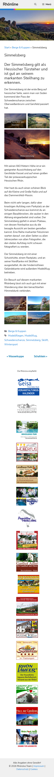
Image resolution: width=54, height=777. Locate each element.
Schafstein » (40, 356)
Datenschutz (22, 769)
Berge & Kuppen (21, 47)
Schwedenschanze (14, 340)
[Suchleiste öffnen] (35, 4)
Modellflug (31, 335)
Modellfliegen (15, 335)
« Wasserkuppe (15, 356)
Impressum (39, 766)
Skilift (45, 340)
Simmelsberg (33, 340)
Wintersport (11, 344)
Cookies (34, 769)
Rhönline (10, 4)
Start (7, 47)
